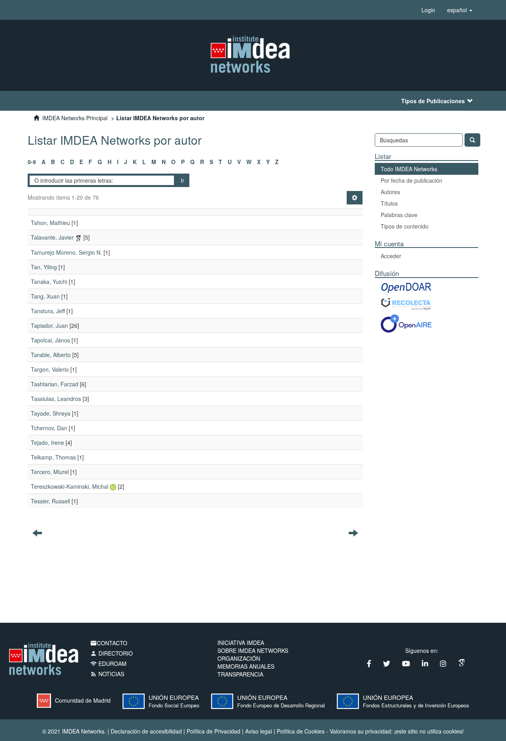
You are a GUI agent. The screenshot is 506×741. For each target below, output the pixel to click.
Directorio (111, 653)
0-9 (32, 162)
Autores (390, 192)
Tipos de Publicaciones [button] (433, 101)
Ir (182, 180)
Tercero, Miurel (50, 472)
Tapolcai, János (50, 340)
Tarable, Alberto (51, 355)
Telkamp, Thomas (53, 457)
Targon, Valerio (50, 369)
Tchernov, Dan (49, 428)
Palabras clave (399, 215)
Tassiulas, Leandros (56, 399)
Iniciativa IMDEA (240, 642)
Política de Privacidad (213, 731)
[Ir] (472, 140)
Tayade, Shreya (50, 413)
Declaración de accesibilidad (146, 731)
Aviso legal (258, 731)
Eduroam (108, 663)
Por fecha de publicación (411, 180)
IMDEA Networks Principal (75, 118)
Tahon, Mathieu (50, 223)
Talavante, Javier (52, 237)
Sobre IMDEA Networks (252, 650)
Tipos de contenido (405, 226)
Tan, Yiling (44, 267)
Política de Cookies (301, 731)
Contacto (108, 643)
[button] (459, 10)
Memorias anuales (245, 666)
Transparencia (240, 674)
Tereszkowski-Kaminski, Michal (69, 486)
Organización (238, 658)
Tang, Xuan (45, 296)
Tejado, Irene (47, 442)
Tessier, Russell (50, 501)
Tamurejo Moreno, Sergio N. (66, 252)
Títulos (389, 203)
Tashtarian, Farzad (54, 384)
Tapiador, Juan (49, 325)
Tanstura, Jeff (48, 311)
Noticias (107, 674)
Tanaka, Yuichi (49, 281)
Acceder (391, 256)
